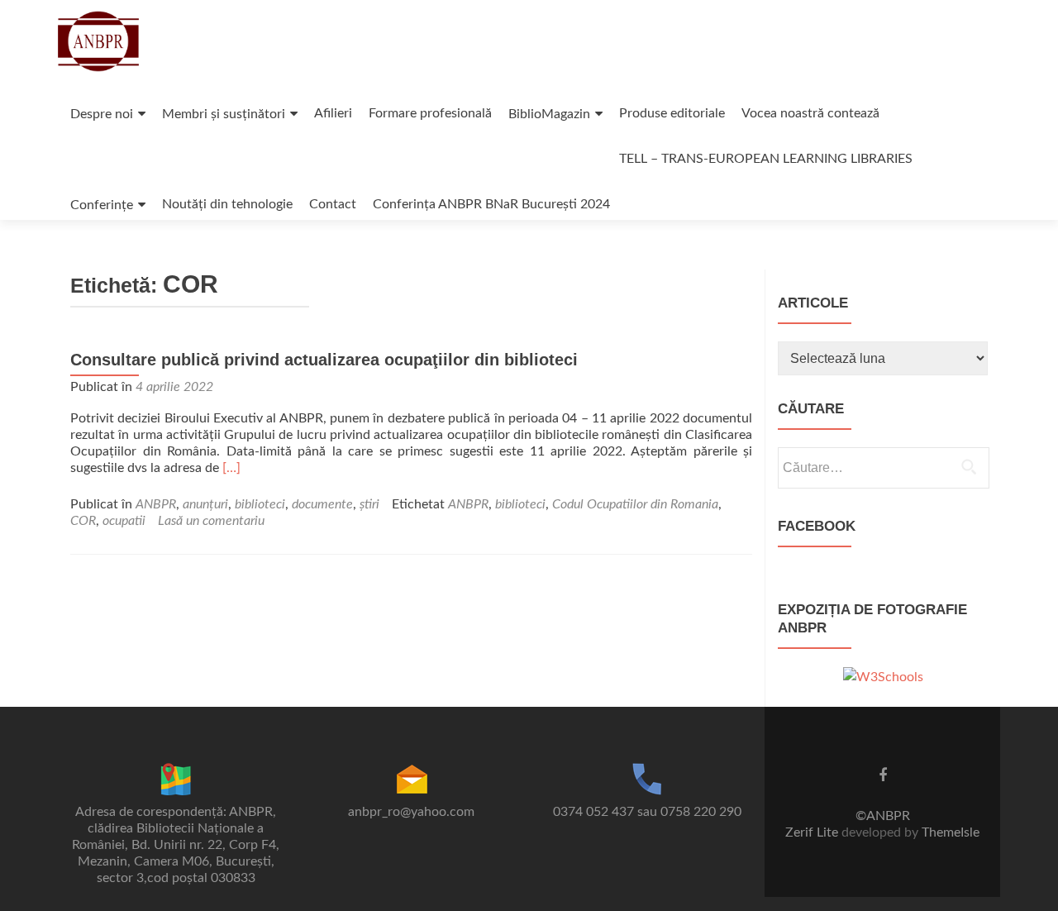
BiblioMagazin (549, 114)
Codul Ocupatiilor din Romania (635, 504)
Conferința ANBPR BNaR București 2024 (491, 204)
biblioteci (260, 504)
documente (322, 504)
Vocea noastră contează (810, 113)
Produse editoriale (672, 113)
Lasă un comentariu (211, 520)
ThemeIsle (950, 832)
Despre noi (101, 114)
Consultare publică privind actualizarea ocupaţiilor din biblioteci (324, 360)
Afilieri (333, 113)
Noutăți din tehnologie (227, 204)
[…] (231, 468)
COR (83, 520)
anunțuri (205, 504)
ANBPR (156, 504)
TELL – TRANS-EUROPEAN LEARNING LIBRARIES (766, 158)
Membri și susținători (223, 114)
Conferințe (101, 205)
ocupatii (123, 520)
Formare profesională (430, 113)
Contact (332, 204)
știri (369, 504)
